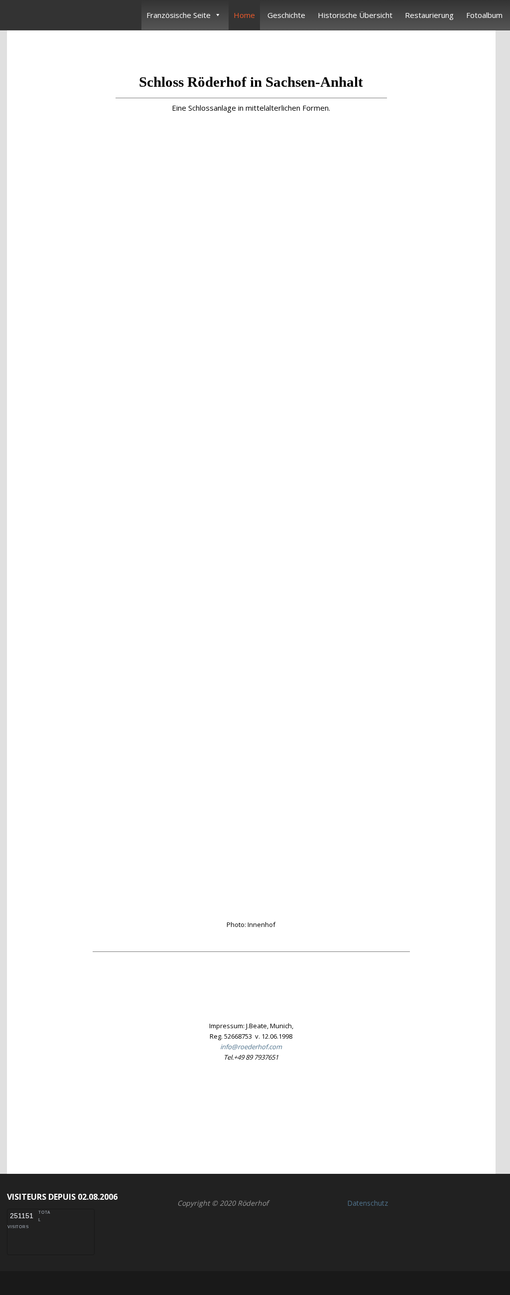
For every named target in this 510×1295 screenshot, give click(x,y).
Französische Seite (178, 15)
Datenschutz (367, 1203)
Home (244, 15)
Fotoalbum (484, 15)
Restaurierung (429, 15)
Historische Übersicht (355, 15)
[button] (251, 1113)
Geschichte (286, 15)
